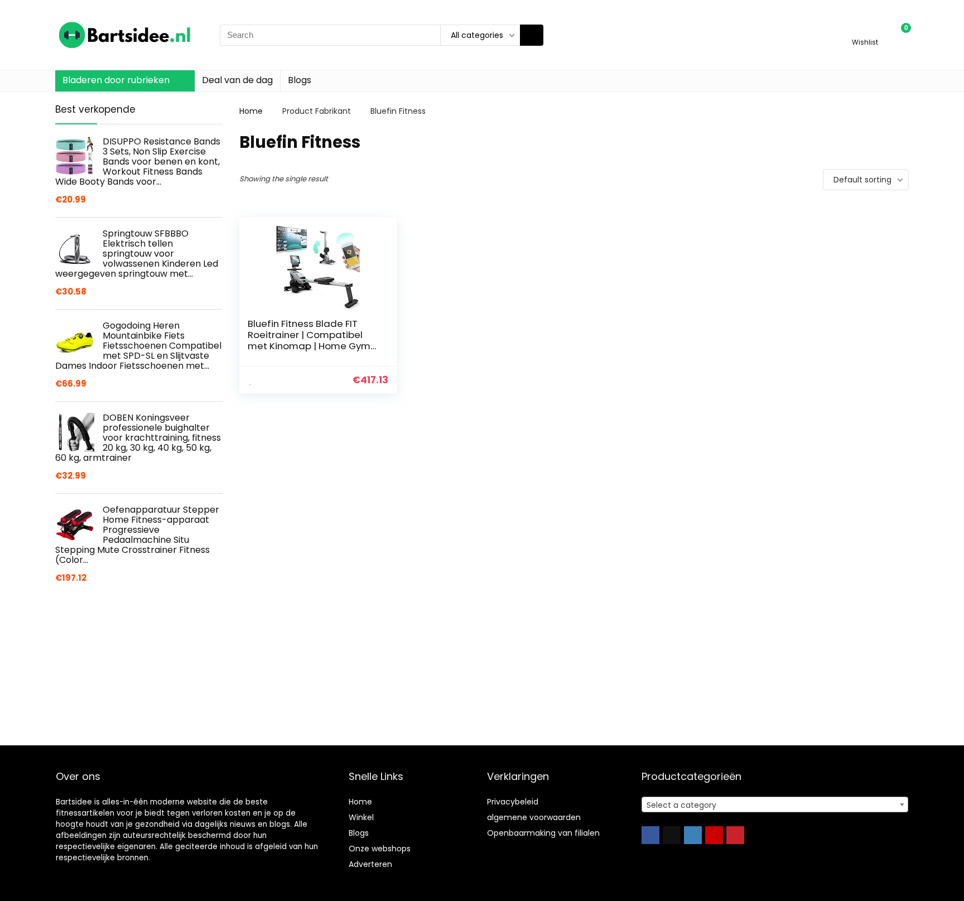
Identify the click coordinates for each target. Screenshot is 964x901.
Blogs (299, 80)
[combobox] (775, 804)
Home (251, 111)
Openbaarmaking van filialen (543, 833)
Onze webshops (380, 848)
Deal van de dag (237, 80)
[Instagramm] (693, 835)
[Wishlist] (865, 30)
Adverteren (370, 864)
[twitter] (672, 835)
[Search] (531, 35)
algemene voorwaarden (534, 817)
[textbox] (775, 805)
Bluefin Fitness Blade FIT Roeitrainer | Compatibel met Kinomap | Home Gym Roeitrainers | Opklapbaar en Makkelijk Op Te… (309, 346)
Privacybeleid (512, 801)
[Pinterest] (735, 835)
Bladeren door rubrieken (116, 80)
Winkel (361, 817)
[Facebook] (650, 835)
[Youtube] (714, 835)
